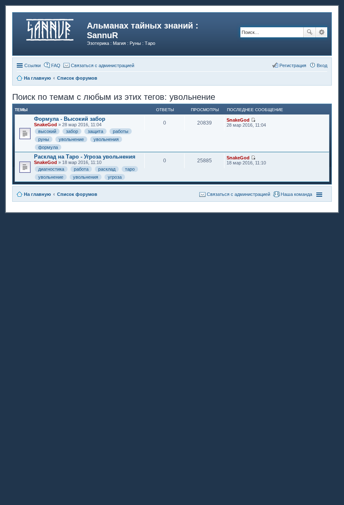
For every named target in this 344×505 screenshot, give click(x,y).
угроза (115, 177)
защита (95, 131)
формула (48, 147)
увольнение (71, 139)
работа (81, 169)
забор (72, 131)
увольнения (106, 139)
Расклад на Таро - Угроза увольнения (85, 157)
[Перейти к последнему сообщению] (253, 119)
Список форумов (77, 194)
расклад (106, 169)
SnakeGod (45, 124)
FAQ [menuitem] (55, 65)
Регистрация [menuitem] (292, 65)
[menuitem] (98, 65)
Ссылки (32, 65)
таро (130, 169)
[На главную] (51, 28)
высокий (47, 131)
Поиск (309, 32)
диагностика (51, 169)
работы (120, 131)
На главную (37, 194)
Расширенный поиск (321, 32)
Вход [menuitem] (322, 65)
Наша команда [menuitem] (296, 194)
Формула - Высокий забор (69, 119)
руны (43, 139)
